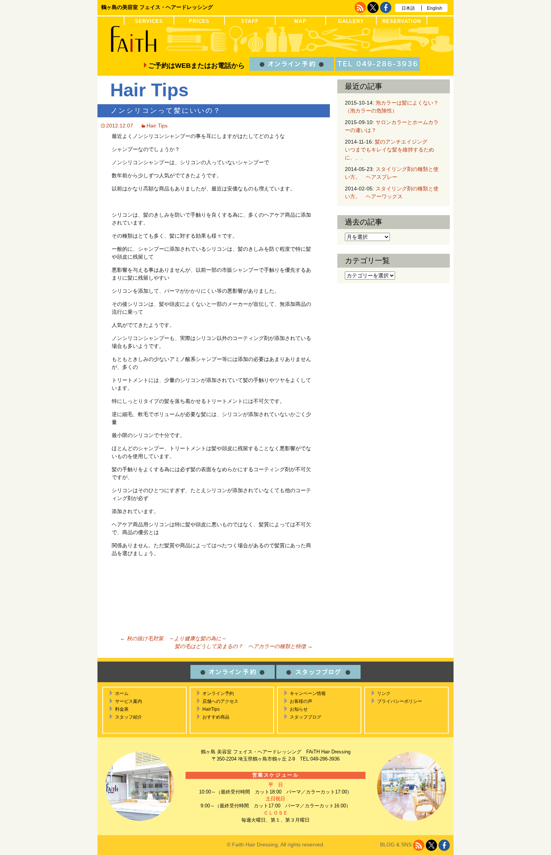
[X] (373, 7)
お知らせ (299, 709)
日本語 (408, 8)
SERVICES (149, 21)
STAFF (249, 21)
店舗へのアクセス (220, 701)
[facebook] (385, 7)
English (434, 8)
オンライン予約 (218, 693)
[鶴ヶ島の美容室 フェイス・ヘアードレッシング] (275, 39)
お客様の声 (301, 701)
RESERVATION (401, 21)
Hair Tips (157, 126)
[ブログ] (360, 7)
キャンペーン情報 (308, 693)
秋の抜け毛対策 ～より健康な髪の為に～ (173, 638)
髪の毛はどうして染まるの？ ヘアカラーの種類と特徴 (244, 646)
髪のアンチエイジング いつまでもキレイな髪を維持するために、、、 (394, 149)
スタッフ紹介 (128, 717)
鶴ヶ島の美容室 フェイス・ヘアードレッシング (157, 7)
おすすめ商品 (215, 717)
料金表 (122, 709)
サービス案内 (128, 701)
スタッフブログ (305, 717)
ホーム (122, 693)
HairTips (211, 709)
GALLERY (351, 21)
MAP (300, 21)
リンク (384, 693)
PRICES (199, 21)
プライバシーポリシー (399, 701)
